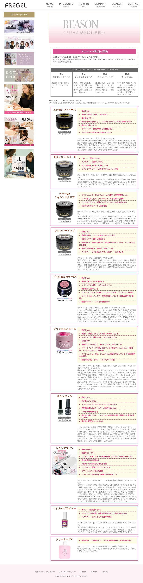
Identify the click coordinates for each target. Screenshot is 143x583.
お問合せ (105, 572)
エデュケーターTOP (19, 15)
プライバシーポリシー (67, 572)
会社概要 (94, 572)
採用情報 (83, 572)
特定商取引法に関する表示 (45, 572)
